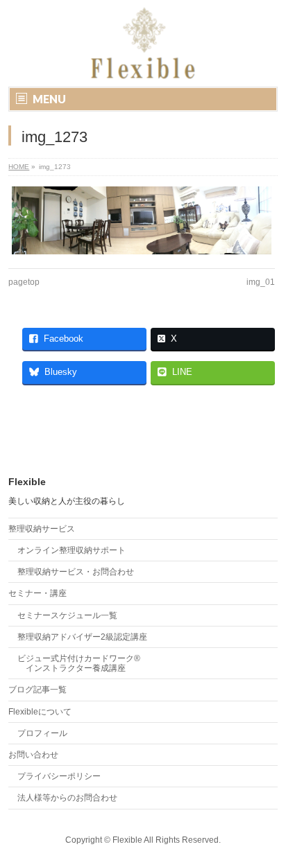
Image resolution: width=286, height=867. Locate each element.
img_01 (260, 282)
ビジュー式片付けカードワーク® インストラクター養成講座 (78, 663)
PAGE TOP (266, 827)
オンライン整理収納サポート (71, 550)
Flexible (127, 840)
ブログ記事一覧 (37, 689)
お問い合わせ (33, 755)
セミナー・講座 (37, 593)
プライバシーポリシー (59, 776)
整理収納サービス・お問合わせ (75, 572)
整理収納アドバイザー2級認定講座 (82, 637)
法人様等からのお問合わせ (67, 798)
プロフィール (42, 733)
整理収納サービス (41, 529)
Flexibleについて (40, 712)
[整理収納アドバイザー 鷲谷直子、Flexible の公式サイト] (125, 64)
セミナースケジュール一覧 (67, 615)
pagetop (24, 282)
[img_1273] (141, 220)
